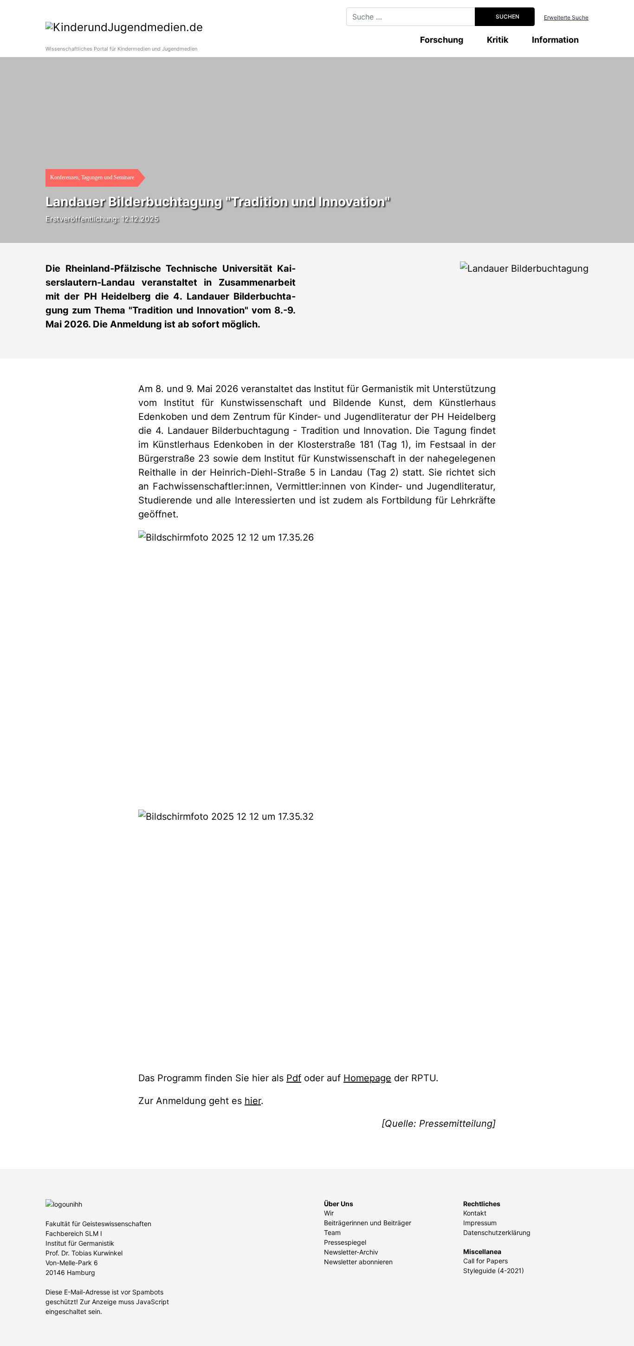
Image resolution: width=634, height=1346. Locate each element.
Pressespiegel (345, 1242)
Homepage (367, 1078)
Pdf (293, 1078)
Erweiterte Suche (566, 17)
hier (253, 1100)
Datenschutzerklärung (496, 1232)
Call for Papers (485, 1261)
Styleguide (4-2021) (493, 1270)
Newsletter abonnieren (358, 1262)
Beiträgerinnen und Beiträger (367, 1223)
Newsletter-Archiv (351, 1252)
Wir (329, 1213)
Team (332, 1232)
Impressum (480, 1223)
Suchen (506, 16)
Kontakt (474, 1213)
